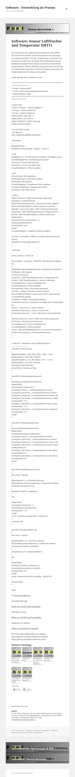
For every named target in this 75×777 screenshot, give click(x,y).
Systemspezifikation (22, 595)
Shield (26, 732)
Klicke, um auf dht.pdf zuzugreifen (25, 628)
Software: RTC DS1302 (26, 659)
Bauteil (55, 730)
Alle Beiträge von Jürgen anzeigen (23, 720)
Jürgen (29, 730)
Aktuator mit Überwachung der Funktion (15, 660)
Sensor (21, 732)
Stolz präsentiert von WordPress (22, 773)
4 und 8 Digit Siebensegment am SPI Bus (16, 680)
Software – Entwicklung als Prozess (30, 7)
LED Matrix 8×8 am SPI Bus (48, 659)
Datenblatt (15, 732)
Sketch (31, 732)
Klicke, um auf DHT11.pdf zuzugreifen (26, 617)
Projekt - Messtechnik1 (42, 730)
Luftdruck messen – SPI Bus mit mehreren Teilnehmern (37, 661)
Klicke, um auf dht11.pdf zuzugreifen (26, 606)
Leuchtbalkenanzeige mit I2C (27, 679)
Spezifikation (38, 732)
